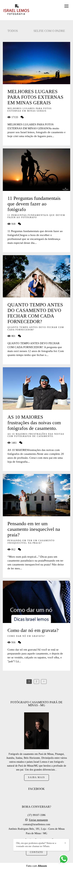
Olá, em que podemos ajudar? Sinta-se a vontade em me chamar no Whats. (36, 845)
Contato (36, 852)
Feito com (36, 866)
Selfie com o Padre (49, 31)
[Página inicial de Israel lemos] (16, 10)
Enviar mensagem (38, 820)
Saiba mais (36, 777)
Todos (12, 31)
